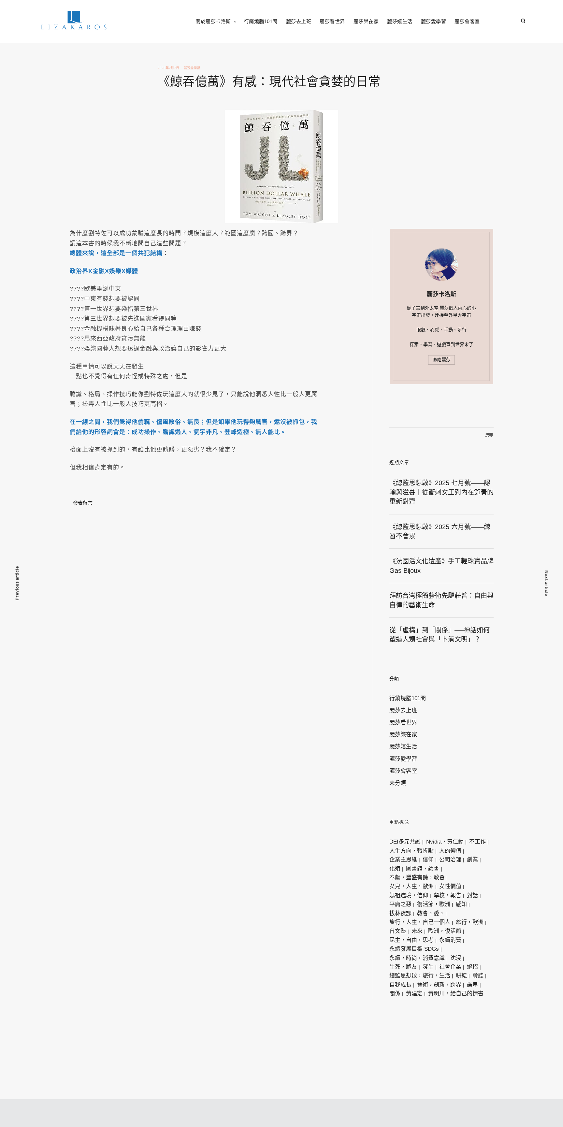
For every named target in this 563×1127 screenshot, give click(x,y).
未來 (417, 931)
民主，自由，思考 (411, 940)
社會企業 (450, 967)
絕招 (472, 967)
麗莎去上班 (298, 21)
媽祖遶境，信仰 (408, 895)
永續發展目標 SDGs (414, 949)
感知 (461, 904)
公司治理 (450, 860)
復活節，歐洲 (433, 904)
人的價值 (450, 851)
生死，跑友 (403, 967)
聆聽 (478, 976)
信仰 (428, 860)
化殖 (394, 869)
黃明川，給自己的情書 (456, 993)
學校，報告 (447, 895)
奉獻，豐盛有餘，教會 (417, 877)
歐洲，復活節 (444, 931)
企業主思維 (403, 860)
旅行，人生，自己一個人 (419, 922)
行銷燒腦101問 (261, 21)
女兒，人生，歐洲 (411, 886)
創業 (472, 860)
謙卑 (472, 985)
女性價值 (450, 886)
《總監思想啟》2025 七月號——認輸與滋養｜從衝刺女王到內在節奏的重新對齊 (441, 492)
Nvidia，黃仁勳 (445, 842)
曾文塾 (397, 931)
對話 (472, 895)
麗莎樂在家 (366, 21)
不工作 (477, 842)
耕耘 (461, 976)
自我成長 (400, 985)
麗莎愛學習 (433, 21)
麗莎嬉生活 (399, 21)
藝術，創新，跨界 (439, 985)
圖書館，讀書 (422, 869)
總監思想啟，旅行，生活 (419, 976)
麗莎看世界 (332, 21)
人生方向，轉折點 (411, 851)
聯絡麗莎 (441, 359)
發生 (428, 967)
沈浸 (455, 958)
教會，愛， (431, 913)
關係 (394, 993)
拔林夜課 (400, 913)
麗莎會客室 (467, 21)
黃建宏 (414, 993)
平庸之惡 (400, 904)
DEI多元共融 (405, 842)
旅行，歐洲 (470, 922)
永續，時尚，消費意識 (417, 958)
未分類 (397, 783)
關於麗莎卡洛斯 (213, 21)
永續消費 (450, 940)
